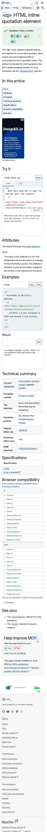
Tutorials (6, 803)
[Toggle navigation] (42, 3)
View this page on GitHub (15, 667)
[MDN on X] (12, 711)
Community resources (12, 763)
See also (7, 113)
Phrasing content (26, 395)
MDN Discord (8, 772)
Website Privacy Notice (12, 827)
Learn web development (13, 794)
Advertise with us (10, 737)
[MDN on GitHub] (3, 711)
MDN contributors (20, 664)
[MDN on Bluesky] (8, 711)
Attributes (7, 93)
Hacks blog (7, 812)
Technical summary (12, 101)
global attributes (33, 246)
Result (6, 335)
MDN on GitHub (9, 777)
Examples (7, 97)
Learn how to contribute (15, 653)
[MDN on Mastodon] (17, 711)
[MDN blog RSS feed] (21, 711)
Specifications (9, 105)
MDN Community (10, 759)
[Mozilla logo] (10, 821)
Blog (4, 728)
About (5, 724)
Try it (5, 89)
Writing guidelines (10, 768)
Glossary (6, 807)
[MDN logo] (7, 699)
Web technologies (10, 789)
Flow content (25, 381)
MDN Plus (6, 742)
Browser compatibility (13, 109)
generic (23, 430)
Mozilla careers (9, 733)
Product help (8, 746)
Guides (5, 798)
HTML (14, 50)
